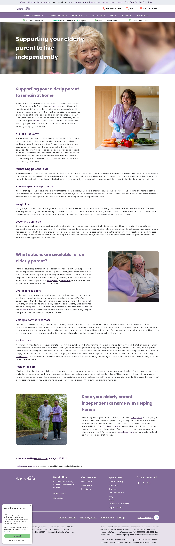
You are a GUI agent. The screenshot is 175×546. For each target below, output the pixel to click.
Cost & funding (116, 481)
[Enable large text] (156, 517)
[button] (17, 541)
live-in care (65, 280)
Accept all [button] (17, 536)
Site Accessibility (145, 517)
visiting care (52, 280)
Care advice (114, 485)
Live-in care (86, 481)
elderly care (55, 106)
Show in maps (59, 493)
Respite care (87, 489)
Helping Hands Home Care (26, 466)
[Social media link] (138, 482)
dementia (37, 120)
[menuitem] (34, 15)
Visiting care (86, 485)
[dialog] (17, 524)
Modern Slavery (107, 517)
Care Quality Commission (109, 426)
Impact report (115, 507)
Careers (112, 489)
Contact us (58, 498)
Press (111, 500)
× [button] (30, 506)
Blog (111, 496)
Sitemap (121, 517)
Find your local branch (119, 504)
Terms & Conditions (67, 517)
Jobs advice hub (116, 492)
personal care (26, 309)
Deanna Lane (40, 458)
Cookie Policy (8, 532)
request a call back (126, 432)
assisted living (22, 356)
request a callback (58, 2)
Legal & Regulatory (88, 517)
